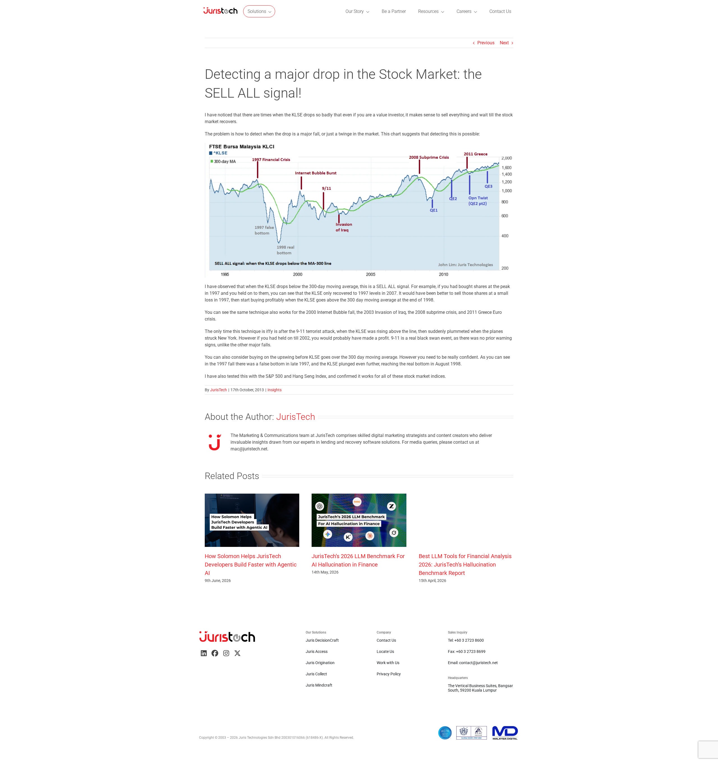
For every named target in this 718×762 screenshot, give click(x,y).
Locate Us (385, 651)
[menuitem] (220, 11)
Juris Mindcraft (319, 685)
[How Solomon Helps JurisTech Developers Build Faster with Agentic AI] (252, 496)
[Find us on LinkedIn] (203, 653)
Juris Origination (320, 662)
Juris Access (317, 651)
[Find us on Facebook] (214, 653)
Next (504, 42)
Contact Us (386, 640)
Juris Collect (316, 674)
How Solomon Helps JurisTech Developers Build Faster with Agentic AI (250, 564)
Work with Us (388, 662)
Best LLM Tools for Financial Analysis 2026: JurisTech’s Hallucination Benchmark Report (465, 564)
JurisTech (218, 390)
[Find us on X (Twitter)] (237, 653)
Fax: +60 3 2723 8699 (466, 651)
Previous (485, 42)
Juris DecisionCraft (322, 640)
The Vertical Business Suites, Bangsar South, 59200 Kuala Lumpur (480, 687)
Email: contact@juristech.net (473, 662)
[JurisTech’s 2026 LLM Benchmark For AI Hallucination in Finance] (359, 496)
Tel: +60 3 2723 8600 (466, 640)
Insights (275, 390)
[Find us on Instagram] (226, 653)
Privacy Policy (389, 674)
